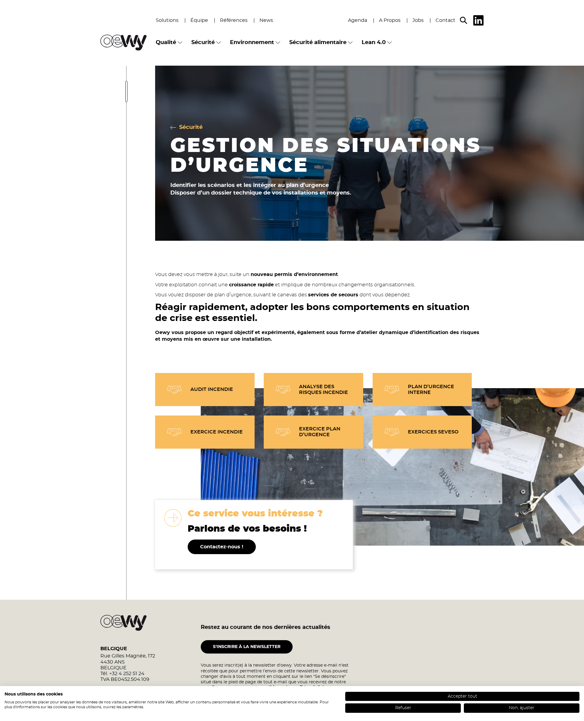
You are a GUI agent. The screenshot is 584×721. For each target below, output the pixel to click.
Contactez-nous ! (221, 546)
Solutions (167, 20)
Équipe (199, 20)
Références (234, 20)
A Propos (390, 20)
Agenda (357, 20)
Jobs (418, 20)
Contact (445, 20)
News (266, 20)
